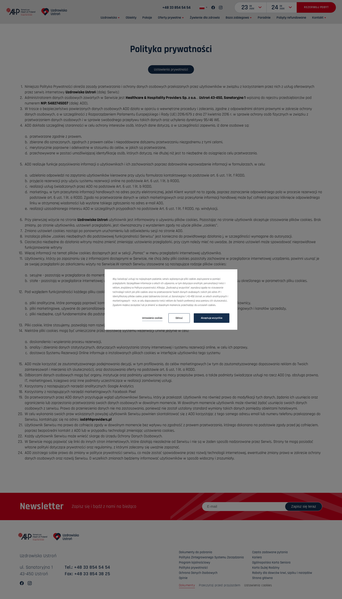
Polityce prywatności (145, 287)
